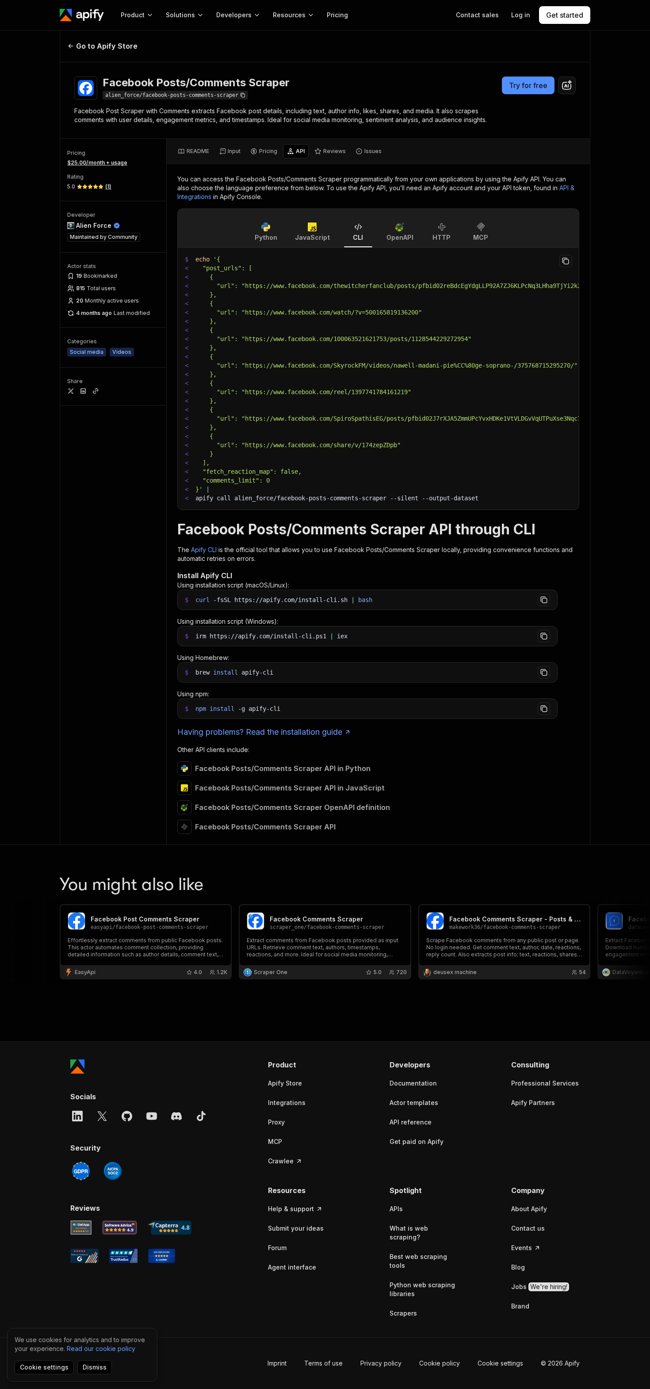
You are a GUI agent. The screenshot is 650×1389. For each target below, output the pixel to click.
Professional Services (545, 1083)
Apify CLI (204, 549)
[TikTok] (201, 1116)
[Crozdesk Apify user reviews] (161, 1256)
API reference (411, 1122)
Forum (277, 1247)
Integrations (287, 1102)
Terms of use (323, 1363)
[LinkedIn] (77, 1116)
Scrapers (403, 1313)
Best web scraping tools (418, 1261)
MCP (275, 1141)
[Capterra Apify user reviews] (169, 1227)
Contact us (528, 1228)
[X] (102, 1116)
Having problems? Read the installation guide (259, 732)
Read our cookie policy (101, 1348)
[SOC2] (112, 1171)
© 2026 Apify (560, 1363)
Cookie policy (439, 1363)
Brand (520, 1306)
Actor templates (414, 1102)
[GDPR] (81, 1171)
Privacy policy (380, 1363)
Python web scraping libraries (422, 1289)
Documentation (413, 1083)
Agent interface (292, 1267)
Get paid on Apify (417, 1141)
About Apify (529, 1208)
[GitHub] (127, 1116)
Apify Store (285, 1083)
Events (521, 1247)
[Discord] (176, 1116)
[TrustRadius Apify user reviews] (123, 1256)
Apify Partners (533, 1102)
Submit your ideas (296, 1228)
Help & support (291, 1208)
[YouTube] (152, 1116)
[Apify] (82, 15)
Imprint (277, 1363)
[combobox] (567, 85)
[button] (302, 1064)
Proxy (276, 1122)
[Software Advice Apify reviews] (120, 1227)
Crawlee (281, 1161)
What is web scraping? (409, 1232)
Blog (518, 1267)
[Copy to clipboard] (565, 261)
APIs (396, 1208)
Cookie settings (500, 1363)
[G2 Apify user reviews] (84, 1256)
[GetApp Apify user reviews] (81, 1227)
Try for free (528, 85)
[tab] (193, 151)
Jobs (539, 1286)
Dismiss (95, 1367)
